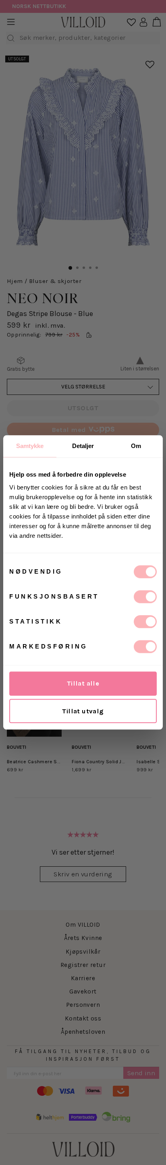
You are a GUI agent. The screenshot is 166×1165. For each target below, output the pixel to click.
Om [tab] (136, 445)
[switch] (145, 596)
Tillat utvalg (83, 711)
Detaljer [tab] (83, 445)
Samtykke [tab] (30, 445)
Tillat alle (83, 683)
